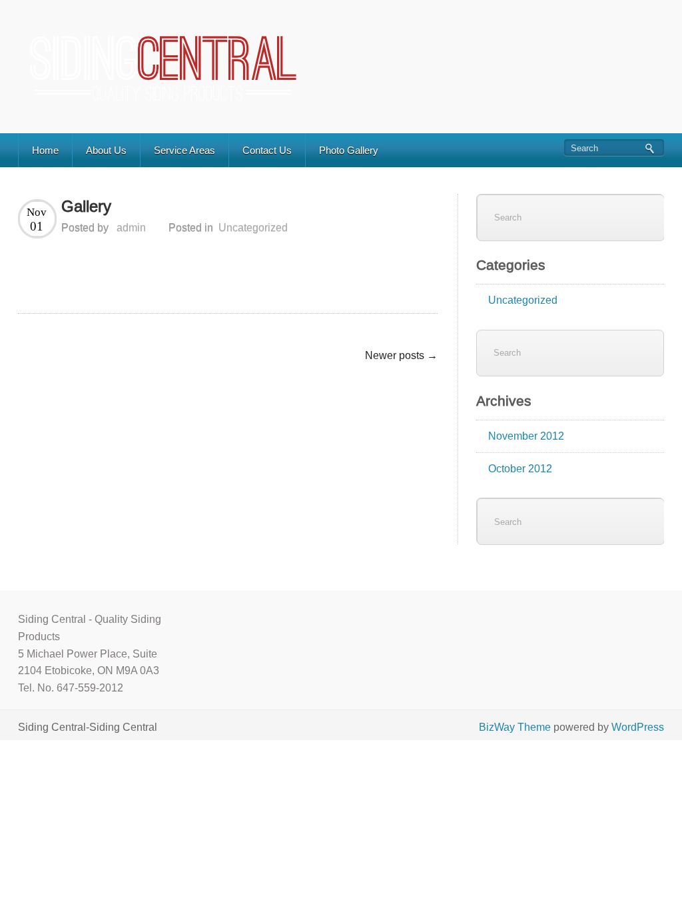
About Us (106, 150)
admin (131, 227)
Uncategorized (253, 227)
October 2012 (520, 468)
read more (409, 293)
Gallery (86, 206)
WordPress (637, 727)
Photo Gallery (348, 150)
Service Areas (184, 150)
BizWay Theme (515, 727)
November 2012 (526, 436)
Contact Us (267, 150)
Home (45, 150)
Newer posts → (401, 355)
